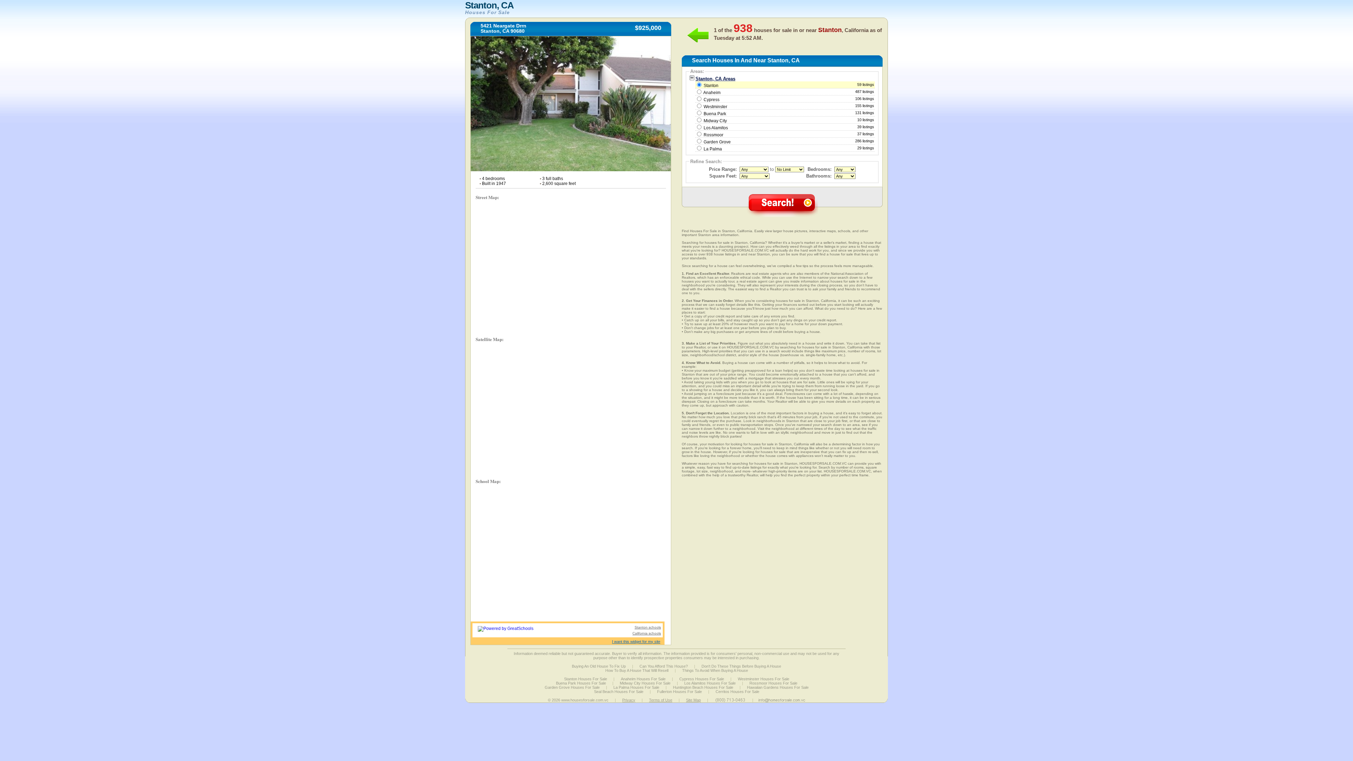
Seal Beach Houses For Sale (618, 691)
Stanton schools (648, 627)
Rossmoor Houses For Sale (773, 683)
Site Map (693, 700)
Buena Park (715, 113)
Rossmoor (713, 134)
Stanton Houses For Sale (585, 679)
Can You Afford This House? (664, 666)
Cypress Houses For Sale (701, 679)
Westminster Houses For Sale (763, 679)
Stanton (788, 85)
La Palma (713, 149)
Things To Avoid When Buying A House (715, 670)
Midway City (715, 120)
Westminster (715, 106)
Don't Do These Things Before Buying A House (741, 666)
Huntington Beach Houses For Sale (703, 687)
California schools (646, 633)
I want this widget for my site (636, 641)
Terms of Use (660, 700)
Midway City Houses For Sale (645, 683)
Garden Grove (717, 142)
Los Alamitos (716, 127)
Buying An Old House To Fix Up (599, 666)
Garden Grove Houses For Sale (572, 687)
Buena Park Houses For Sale (581, 683)
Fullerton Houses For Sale (679, 691)
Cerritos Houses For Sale (737, 691)
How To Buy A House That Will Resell (636, 670)
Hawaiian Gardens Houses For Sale (778, 687)
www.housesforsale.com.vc (584, 700)
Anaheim (712, 92)
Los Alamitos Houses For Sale (710, 683)
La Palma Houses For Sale (636, 687)
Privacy (628, 700)
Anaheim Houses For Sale (643, 679)
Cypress (711, 99)
